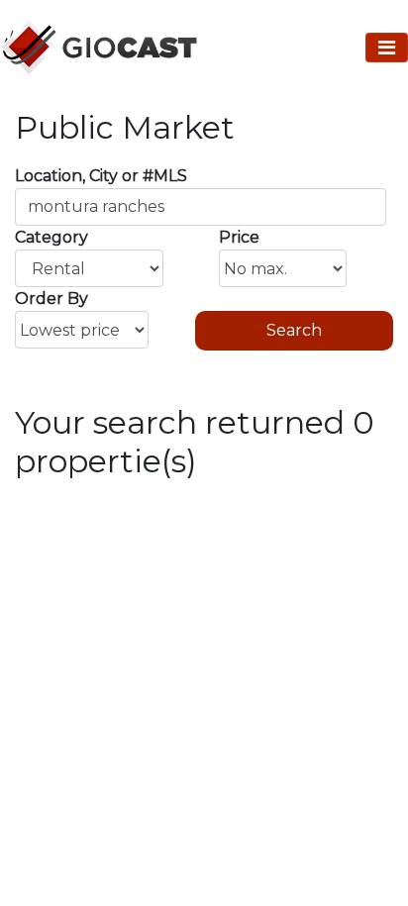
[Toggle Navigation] (386, 47)
